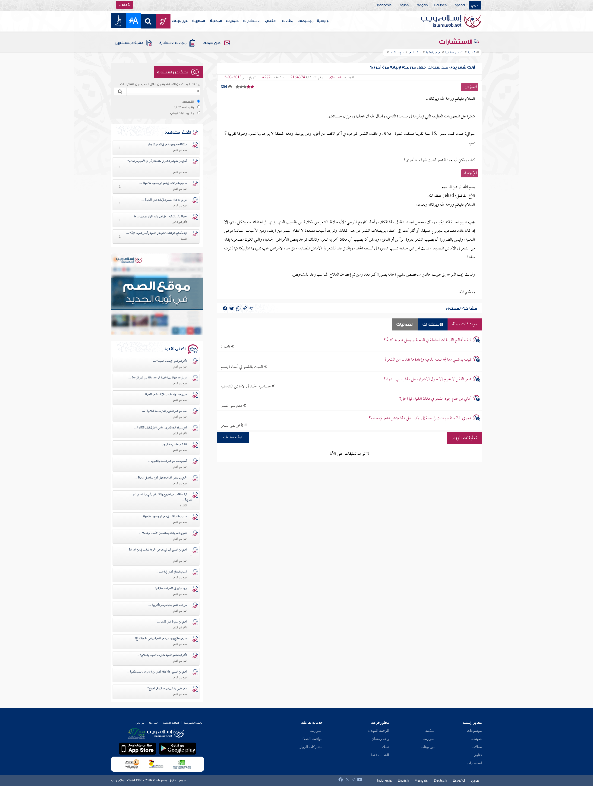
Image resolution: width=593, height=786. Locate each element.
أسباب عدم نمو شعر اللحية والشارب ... (167, 461)
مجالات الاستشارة (172, 43)
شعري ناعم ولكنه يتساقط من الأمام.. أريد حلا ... (163, 533)
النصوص (188, 101)
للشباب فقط (380, 755)
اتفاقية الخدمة (171, 722)
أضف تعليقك (233, 437)
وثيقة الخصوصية (193, 722)
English (403, 5)
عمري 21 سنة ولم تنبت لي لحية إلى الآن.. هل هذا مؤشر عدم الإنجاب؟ (420, 418)
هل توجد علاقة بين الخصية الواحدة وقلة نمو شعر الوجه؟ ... (157, 378)
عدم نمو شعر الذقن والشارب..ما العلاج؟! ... (164, 411)
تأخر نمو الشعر (232, 425)
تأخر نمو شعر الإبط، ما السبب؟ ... (170, 361)
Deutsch (440, 5)
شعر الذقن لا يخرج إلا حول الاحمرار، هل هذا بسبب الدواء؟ (427, 379)
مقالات (287, 21)
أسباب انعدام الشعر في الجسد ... (171, 572)
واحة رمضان (380, 739)
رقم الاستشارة (184, 107)
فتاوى (477, 755)
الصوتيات (233, 21)
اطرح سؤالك (212, 43)
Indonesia (384, 5)
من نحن (140, 722)
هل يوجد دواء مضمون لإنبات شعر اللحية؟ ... (164, 200)
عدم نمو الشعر (232, 406)
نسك (385, 747)
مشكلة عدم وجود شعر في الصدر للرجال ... (166, 145)
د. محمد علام (336, 77)
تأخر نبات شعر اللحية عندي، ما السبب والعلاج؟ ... (162, 655)
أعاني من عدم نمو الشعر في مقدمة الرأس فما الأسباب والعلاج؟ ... (159, 164)
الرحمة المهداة (378, 731)
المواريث (198, 21)
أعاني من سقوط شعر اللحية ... (172, 622)
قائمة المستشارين (129, 43)
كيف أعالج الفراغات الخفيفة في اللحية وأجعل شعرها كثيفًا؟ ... (156, 233)
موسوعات (305, 21)
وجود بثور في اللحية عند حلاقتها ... (169, 589)
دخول (123, 4)
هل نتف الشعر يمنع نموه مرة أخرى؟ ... (167, 605)
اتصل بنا (153, 722)
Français (421, 5)
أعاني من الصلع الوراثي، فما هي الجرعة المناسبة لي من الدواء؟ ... (160, 552)
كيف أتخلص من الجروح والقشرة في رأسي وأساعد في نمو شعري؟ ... (162, 497)
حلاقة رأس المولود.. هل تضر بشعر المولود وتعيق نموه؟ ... (158, 217)
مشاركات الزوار (311, 747)
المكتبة (216, 21)
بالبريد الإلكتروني (182, 113)
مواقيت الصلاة (312, 739)
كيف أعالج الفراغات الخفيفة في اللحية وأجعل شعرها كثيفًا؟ (427, 340)
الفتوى (270, 21)
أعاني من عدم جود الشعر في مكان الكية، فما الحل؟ (435, 398)
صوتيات (476, 739)
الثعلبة (226, 347)
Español (459, 5)
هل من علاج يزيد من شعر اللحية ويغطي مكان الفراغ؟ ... (159, 639)
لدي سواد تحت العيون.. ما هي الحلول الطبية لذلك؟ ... (160, 428)
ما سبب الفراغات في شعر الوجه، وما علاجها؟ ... (163, 183)
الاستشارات (251, 21)
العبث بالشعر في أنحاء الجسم (242, 367)
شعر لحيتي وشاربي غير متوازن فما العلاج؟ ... (165, 689)
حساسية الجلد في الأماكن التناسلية (246, 386)
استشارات (474, 763)
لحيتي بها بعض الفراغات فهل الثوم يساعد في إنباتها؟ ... (161, 478)
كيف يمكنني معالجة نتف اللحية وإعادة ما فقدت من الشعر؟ (428, 359)
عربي (475, 5)
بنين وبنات (180, 21)
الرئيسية (323, 21)
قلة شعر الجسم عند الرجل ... (172, 445)
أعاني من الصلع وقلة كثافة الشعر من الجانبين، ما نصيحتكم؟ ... (157, 672)
